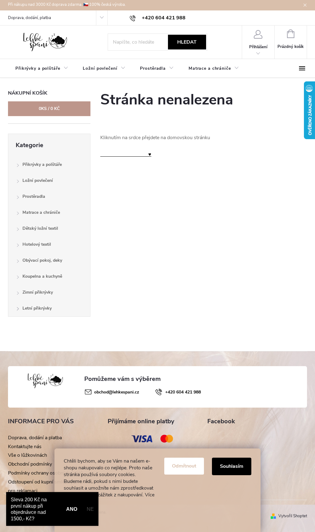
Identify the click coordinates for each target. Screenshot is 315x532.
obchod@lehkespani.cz (116, 392)
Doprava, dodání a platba (35, 437)
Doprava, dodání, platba (29, 18)
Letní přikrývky (37, 308)
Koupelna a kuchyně (42, 276)
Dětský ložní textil (40, 228)
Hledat (187, 42)
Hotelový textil (36, 244)
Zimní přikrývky (37, 292)
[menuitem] (41, 68)
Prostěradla (33, 196)
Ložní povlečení (37, 180)
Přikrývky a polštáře (42, 164)
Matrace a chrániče (41, 212)
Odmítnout (184, 466)
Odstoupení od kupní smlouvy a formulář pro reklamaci (52, 486)
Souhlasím (231, 466)
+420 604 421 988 (183, 392)
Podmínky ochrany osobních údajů (45, 473)
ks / (49, 108)
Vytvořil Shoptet (292, 516)
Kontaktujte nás (25, 446)
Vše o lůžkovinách (27, 455)
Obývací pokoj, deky (42, 260)
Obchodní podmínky (30, 464)
